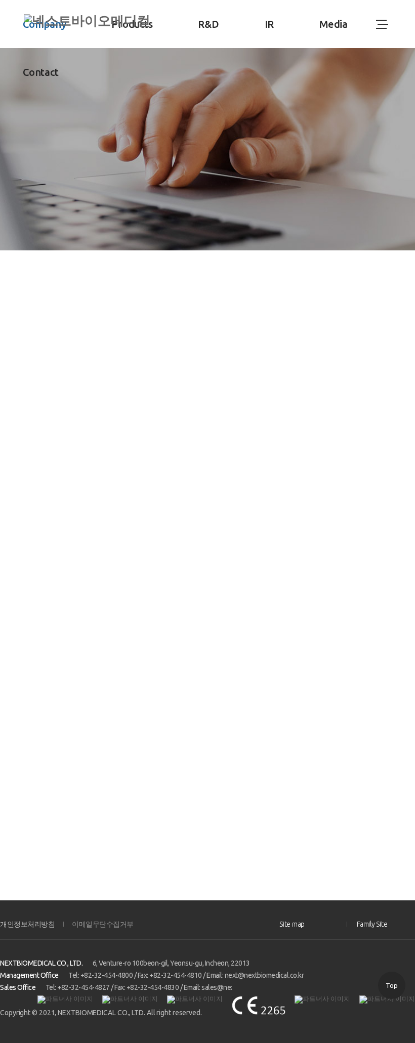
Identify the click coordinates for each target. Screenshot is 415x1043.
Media (333, 24)
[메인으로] (87, 20)
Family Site (372, 924)
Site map (292, 924)
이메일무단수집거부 (103, 924)
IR (269, 24)
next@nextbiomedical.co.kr (264, 975)
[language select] (356, 24)
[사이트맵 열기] (381, 24)
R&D (208, 24)
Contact (40, 72)
